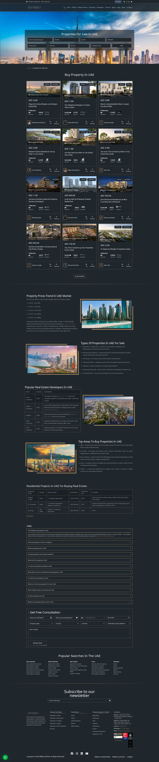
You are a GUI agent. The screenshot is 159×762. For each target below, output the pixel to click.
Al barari (115, 674)
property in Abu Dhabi (69, 324)
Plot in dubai (51, 674)
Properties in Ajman (55, 723)
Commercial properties (99, 731)
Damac (115, 666)
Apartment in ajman (75, 664)
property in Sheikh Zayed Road (104, 536)
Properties (92, 7)
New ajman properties (98, 666)
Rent (68, 7)
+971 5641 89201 (124, 728)
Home (29, 68)
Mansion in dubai (53, 676)
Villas (94, 721)
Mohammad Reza (73, 265)
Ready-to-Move (82, 7)
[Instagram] (77, 753)
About (123, 7)
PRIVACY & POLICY (118, 757)
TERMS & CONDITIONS (102, 757)
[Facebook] (72, 753)
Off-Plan (74, 7)
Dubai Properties (75, 721)
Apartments (96, 715)
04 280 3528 (122, 726)
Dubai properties (118, 668)
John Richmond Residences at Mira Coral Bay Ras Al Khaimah (114, 200)
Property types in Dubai (101, 712)
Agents (114, 7)
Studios (95, 729)
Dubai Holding (75, 726)
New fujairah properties (98, 674)
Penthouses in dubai (54, 666)
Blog (118, 7)
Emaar (115, 664)
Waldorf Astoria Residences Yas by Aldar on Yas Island (42, 152)
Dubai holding (117, 672)
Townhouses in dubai (54, 670)
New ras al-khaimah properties (100, 670)
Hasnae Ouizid (72, 218)
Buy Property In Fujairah (33, 674)
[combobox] (82, 617)
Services (107, 7)
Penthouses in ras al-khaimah (78, 666)
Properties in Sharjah (56, 721)
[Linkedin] (82, 753)
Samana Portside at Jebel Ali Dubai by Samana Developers (43, 200)
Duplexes (95, 723)
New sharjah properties (98, 672)
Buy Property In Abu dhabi (33, 664)
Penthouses (96, 718)
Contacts (129, 7)
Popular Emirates (56, 712)
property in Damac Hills (51, 410)
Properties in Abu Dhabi (56, 718)
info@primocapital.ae (123, 731)
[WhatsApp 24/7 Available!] (5, 757)
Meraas (115, 670)
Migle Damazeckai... (74, 170)
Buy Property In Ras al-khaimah (35, 670)
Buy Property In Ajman (32, 666)
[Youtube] (86, 753)
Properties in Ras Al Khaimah (58, 726)
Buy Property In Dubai (32, 668)
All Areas (52, 729)
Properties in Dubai (55, 715)
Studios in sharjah (75, 673)
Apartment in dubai (53, 664)
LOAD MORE (80, 276)
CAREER (129, 757)
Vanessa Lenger (109, 122)
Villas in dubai (52, 668)
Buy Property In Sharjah (33, 672)
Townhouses (96, 726)
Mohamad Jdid (36, 218)
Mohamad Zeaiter (109, 218)
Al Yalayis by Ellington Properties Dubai (115, 249)
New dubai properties (98, 668)
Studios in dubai (52, 672)
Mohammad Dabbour (39, 122)
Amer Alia (107, 170)
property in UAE (63, 396)
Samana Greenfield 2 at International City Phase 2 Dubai (43, 248)
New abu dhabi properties (99, 664)
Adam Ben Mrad (73, 122)
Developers (100, 7)
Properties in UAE (97, 734)
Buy (65, 7)
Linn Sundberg (36, 170)
